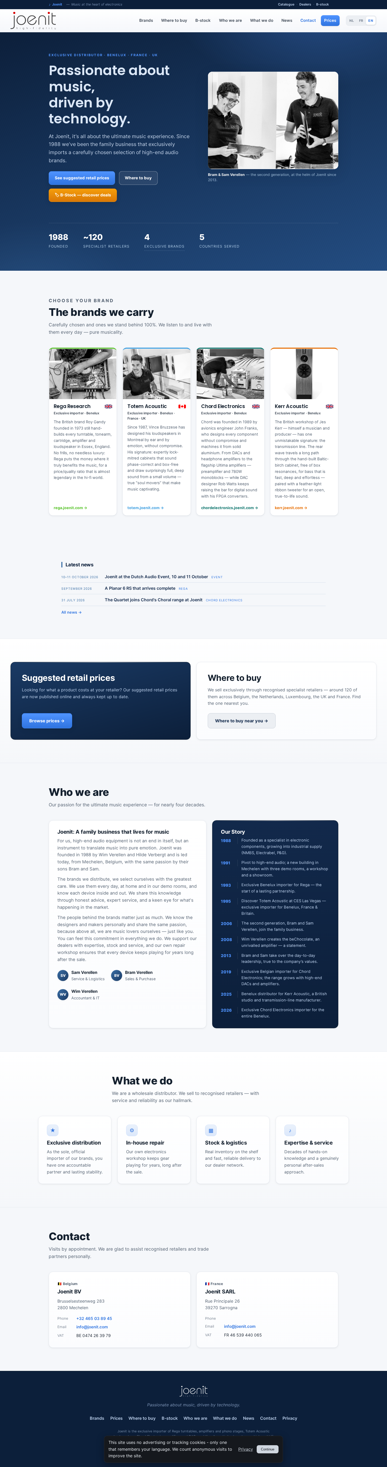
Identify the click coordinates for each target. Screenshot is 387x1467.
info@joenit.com (92, 1326)
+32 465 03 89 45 (94, 1318)
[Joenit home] (33, 21)
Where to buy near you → (241, 720)
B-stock (322, 4)
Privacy (289, 1418)
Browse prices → (47, 720)
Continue (267, 1449)
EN (370, 21)
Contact (308, 20)
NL (351, 21)
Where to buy (174, 20)
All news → (71, 612)
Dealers (305, 4)
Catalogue (286, 4)
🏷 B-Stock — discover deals (83, 194)
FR (361, 21)
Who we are (230, 20)
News (286, 20)
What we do (261, 20)
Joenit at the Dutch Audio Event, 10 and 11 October (156, 576)
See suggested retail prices (82, 177)
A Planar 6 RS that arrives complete (140, 588)
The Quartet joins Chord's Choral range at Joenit (153, 599)
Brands (146, 20)
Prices (330, 20)
